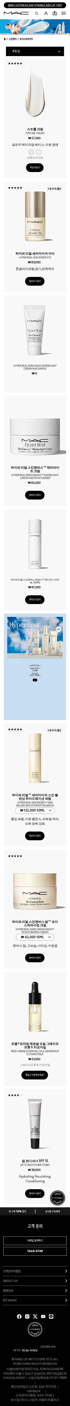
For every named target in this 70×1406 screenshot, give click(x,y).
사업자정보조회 (33, 1391)
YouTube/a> (43, 1316)
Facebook (19, 1316)
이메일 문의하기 (35, 1240)
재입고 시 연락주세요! (34, 1075)
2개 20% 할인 (54, 189)
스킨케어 (13, 39)
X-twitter (35, 1316)
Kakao (51, 1316)
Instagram (27, 1316)
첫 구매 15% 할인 (17, 1211)
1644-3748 (35, 1251)
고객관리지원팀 (12, 1271)
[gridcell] (31, 152)
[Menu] (63, 13)
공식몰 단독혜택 (52, 1211)
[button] (63, 13)
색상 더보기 (35, 167)
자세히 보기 (35, 680)
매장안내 (8, 1290)
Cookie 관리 (47, 1347)
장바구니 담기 (35, 281)
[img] (35, 92)
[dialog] (35, 130)
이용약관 (17, 1350)
